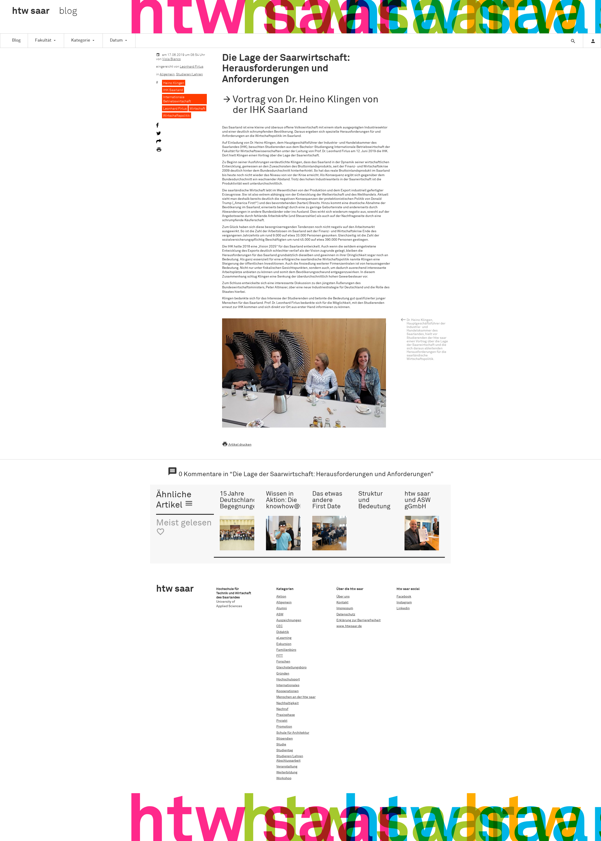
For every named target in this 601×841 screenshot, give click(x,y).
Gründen (282, 673)
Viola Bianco (171, 59)
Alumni (281, 608)
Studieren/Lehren (189, 74)
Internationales (287, 685)
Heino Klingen (173, 83)
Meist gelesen (184, 527)
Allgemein (167, 74)
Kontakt (342, 602)
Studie (281, 744)
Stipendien (284, 738)
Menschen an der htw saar (296, 697)
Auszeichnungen (288, 620)
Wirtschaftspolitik (176, 115)
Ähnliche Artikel (174, 500)
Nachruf (282, 709)
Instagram (404, 602)
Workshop (283, 778)
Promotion (284, 726)
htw (44, 11)
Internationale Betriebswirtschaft (177, 99)
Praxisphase (285, 715)
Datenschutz (345, 614)
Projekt (281, 720)
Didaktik (282, 632)
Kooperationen (287, 691)
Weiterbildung (286, 772)
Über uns (343, 596)
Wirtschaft (197, 108)
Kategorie (80, 40)
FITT (279, 655)
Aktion (281, 596)
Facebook (404, 596)
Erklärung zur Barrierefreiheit (358, 620)
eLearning (284, 638)
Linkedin (403, 608)
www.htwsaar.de (349, 626)
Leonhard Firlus (191, 66)
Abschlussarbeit (288, 760)
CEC (279, 626)
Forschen (283, 661)
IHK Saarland (173, 90)
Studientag (284, 750)
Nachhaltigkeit (287, 703)
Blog (16, 40)
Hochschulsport (288, 679)
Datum (116, 40)
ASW (279, 614)
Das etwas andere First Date (327, 500)
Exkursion (283, 644)
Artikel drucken (236, 444)
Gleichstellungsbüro (291, 667)
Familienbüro (286, 650)
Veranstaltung (286, 766)
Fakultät (43, 40)
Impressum (344, 608)
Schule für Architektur (292, 732)
